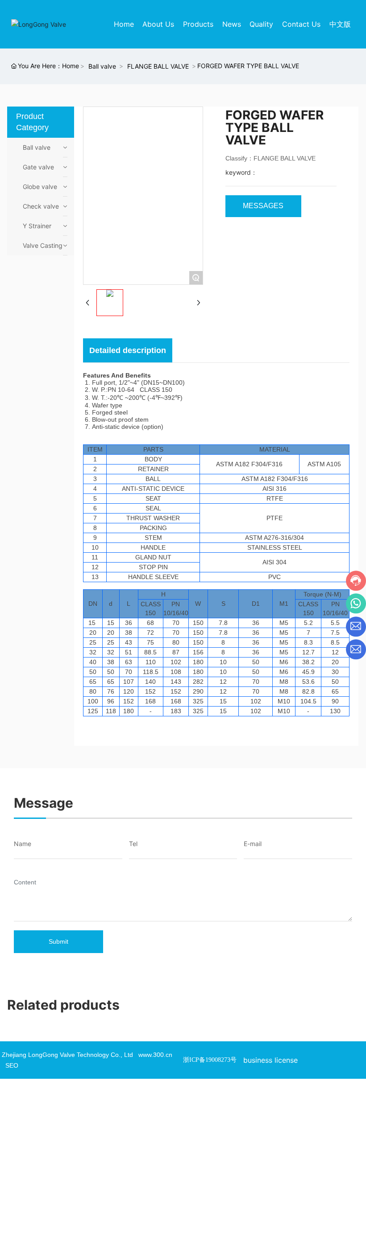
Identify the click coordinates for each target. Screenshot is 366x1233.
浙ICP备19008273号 (210, 1059)
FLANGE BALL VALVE (158, 66)
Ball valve (102, 66)
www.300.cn (155, 1054)
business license (270, 1060)
